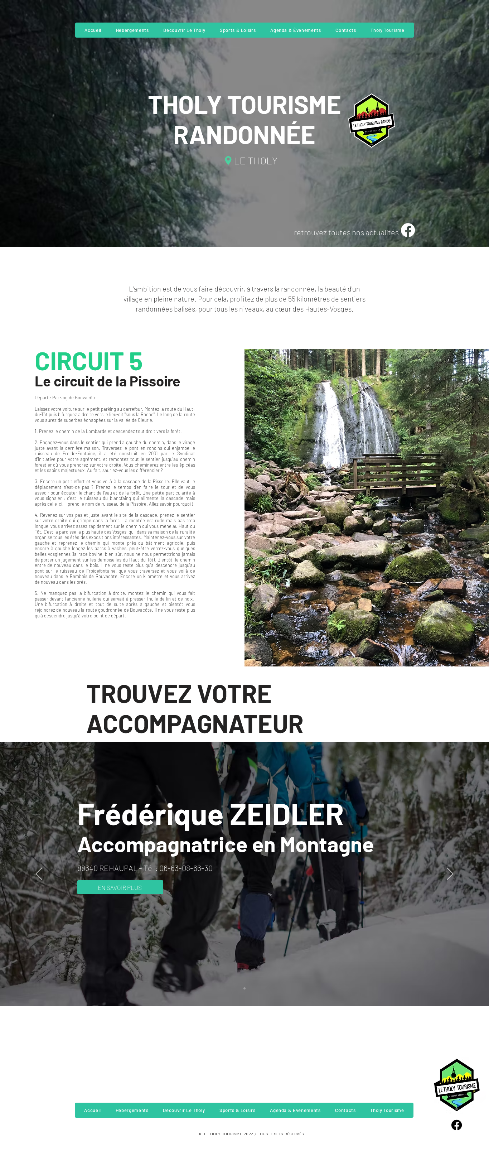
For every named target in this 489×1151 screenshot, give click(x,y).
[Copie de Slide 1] (244, 988)
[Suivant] (450, 874)
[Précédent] (39, 874)
